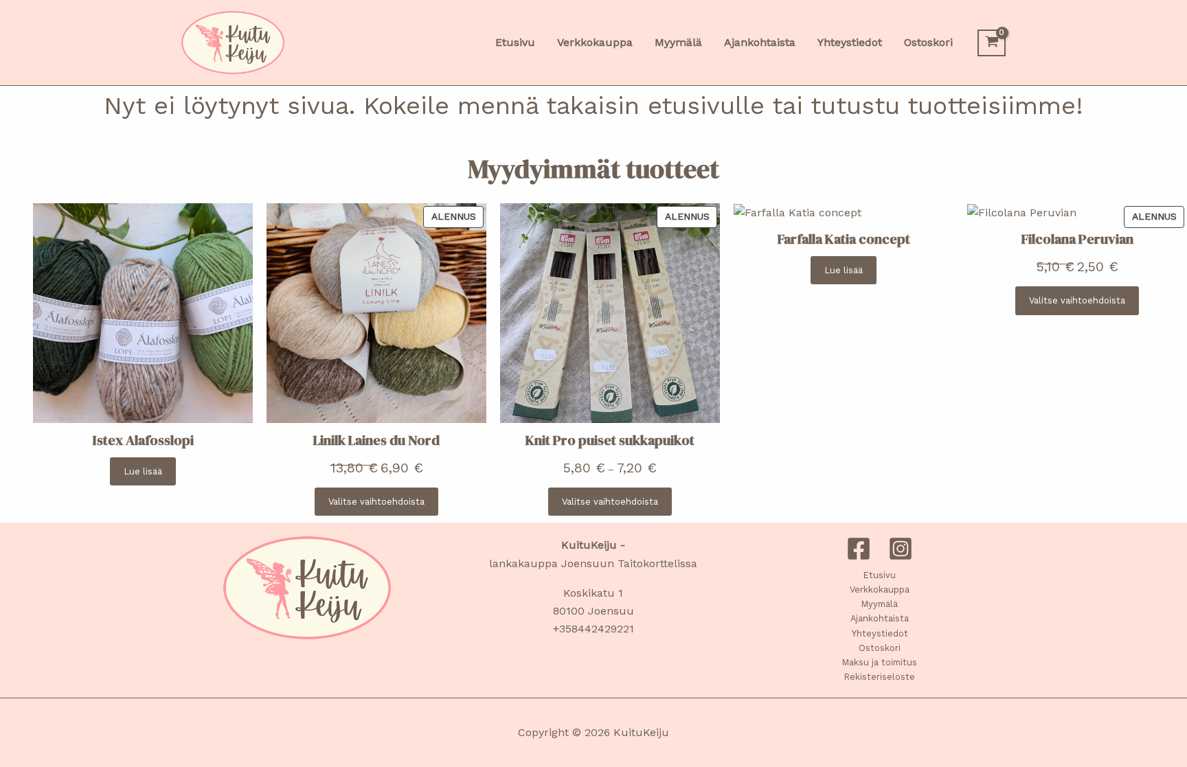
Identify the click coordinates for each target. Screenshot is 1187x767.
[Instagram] (900, 548)
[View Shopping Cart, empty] (991, 43)
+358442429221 (593, 628)
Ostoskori (880, 648)
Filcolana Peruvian (1077, 239)
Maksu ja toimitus (879, 662)
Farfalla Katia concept (844, 239)
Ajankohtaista (879, 618)
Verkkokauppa (879, 589)
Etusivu (879, 575)
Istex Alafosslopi (143, 440)
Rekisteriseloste (879, 677)
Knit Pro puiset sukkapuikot (609, 440)
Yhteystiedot (880, 633)
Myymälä (879, 604)
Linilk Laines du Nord (376, 440)
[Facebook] (858, 548)
